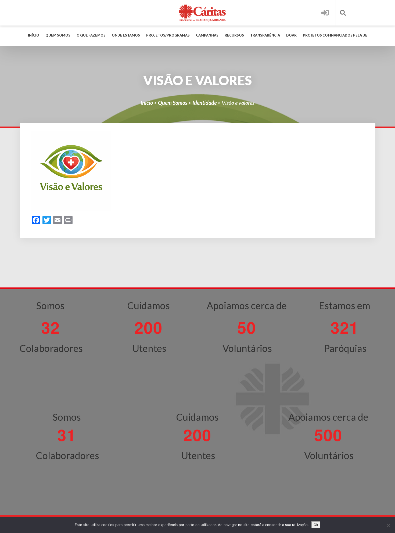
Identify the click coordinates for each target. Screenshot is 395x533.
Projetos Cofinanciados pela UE (335, 35)
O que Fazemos (91, 35)
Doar (291, 35)
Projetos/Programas (168, 35)
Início (33, 35)
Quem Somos (57, 35)
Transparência (265, 35)
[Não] (388, 525)
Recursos (234, 35)
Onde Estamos (126, 35)
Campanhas (207, 35)
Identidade (204, 102)
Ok (316, 525)
